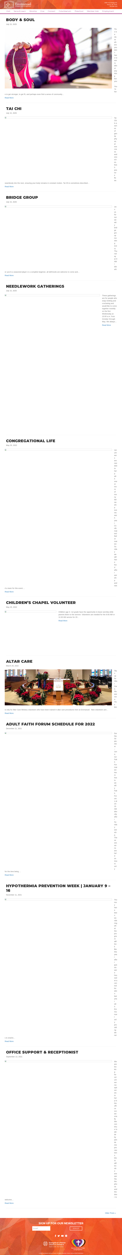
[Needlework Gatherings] (52, 361)
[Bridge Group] (58, 236)
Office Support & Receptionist (42, 1052)
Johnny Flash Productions (77, 1253)
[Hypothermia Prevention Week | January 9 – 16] (58, 966)
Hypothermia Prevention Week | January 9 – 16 (58, 888)
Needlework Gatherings (35, 286)
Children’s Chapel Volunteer (41, 602)
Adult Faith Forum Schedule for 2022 (50, 724)
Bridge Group (22, 197)
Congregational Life (30, 441)
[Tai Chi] (58, 147)
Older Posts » (110, 1213)
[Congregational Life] (58, 516)
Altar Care (19, 661)
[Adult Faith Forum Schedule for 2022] (58, 799)
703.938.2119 (113, 6)
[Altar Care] (58, 687)
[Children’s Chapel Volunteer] (30, 630)
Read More (9, 98)
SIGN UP (76, 1228)
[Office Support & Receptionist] (58, 1127)
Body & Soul (20, 19)
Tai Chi (14, 108)
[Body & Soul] (58, 58)
